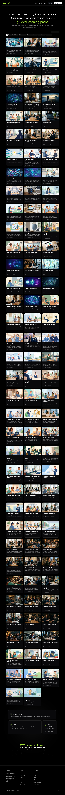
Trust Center (36, 784)
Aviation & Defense (41, 34)
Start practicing (58, 3)
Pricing (21, 777)
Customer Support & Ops (31, 34)
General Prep (49, 34)
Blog (21, 782)
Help (45, 3)
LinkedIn (36, 773)
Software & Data (22, 34)
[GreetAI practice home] (6, 3)
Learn (40, 3)
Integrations (23, 775)
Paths (35, 3)
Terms (35, 777)
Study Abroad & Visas (13, 34)
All (7, 34)
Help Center (22, 784)
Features (22, 773)
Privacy (35, 775)
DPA (34, 780)
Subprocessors (37, 782)
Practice (21, 780)
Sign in (50, 3)
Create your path (55, 31)
